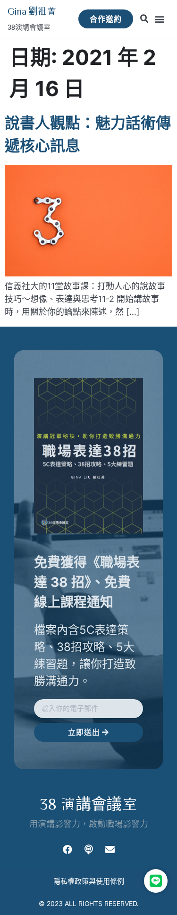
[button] (160, 19)
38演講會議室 (29, 27)
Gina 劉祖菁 (32, 11)
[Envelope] (110, 849)
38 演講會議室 (88, 803)
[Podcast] (88, 849)
